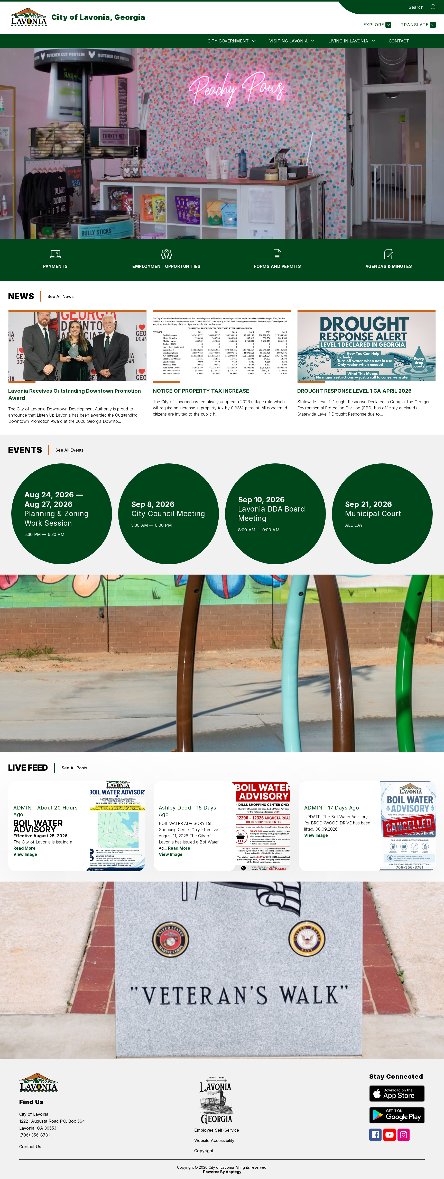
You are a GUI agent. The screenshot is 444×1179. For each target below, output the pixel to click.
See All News (60, 296)
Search (416, 7)
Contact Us (30, 1146)
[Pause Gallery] (47, 231)
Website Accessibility (214, 1140)
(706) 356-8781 (34, 1135)
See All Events (69, 450)
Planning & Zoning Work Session (56, 518)
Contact (399, 40)
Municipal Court (375, 513)
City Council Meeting (168, 513)
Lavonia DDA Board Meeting (271, 514)
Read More (24, 848)
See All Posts (74, 767)
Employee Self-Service (216, 1130)
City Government (228, 40)
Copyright (203, 1150)
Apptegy (233, 1171)
